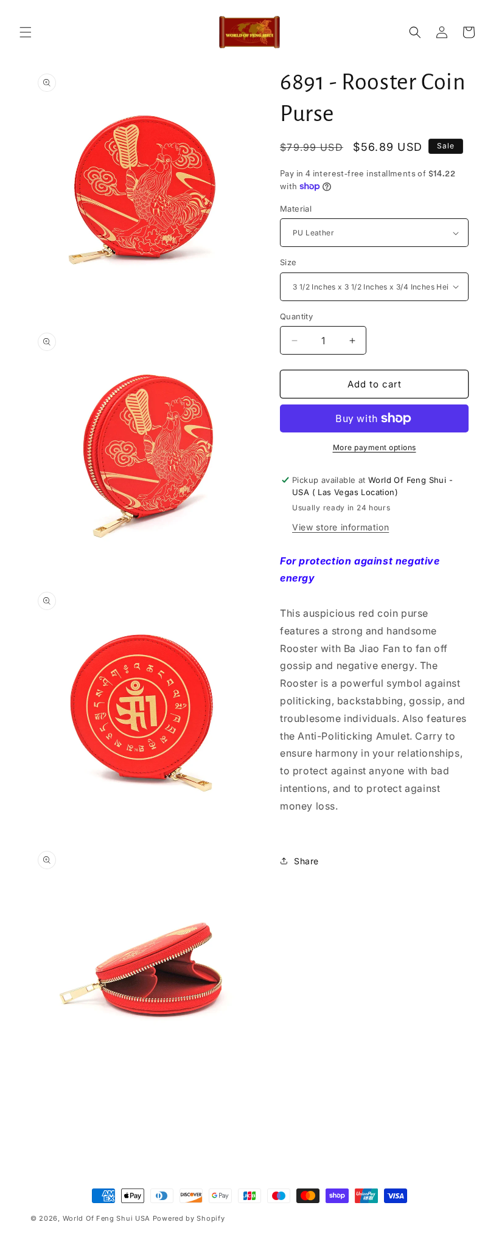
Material (296, 208)
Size (288, 262)
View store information (340, 527)
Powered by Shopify (189, 1218)
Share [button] (306, 861)
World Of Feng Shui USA (106, 1218)
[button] (25, 32)
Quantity (296, 316)
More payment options (374, 447)
